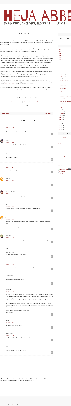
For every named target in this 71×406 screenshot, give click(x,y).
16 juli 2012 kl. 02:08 (10, 142)
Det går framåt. (63, 88)
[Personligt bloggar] (63, 169)
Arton (59, 159)
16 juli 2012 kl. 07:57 (10, 154)
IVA (61, 91)
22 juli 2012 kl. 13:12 (10, 322)
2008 (60, 123)
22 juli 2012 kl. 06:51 (10, 291)
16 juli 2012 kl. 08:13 (10, 167)
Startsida (2, 1)
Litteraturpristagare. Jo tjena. (64, 156)
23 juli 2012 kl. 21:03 (10, 335)
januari (61, 115)
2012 (60, 66)
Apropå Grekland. (64, 80)
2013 (60, 63)
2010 (60, 119)
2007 (60, 125)
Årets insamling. (61, 162)
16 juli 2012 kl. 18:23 (10, 206)
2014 (60, 61)
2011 (60, 117)
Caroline (8, 289)
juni (61, 105)
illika (7, 140)
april (61, 109)
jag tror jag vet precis (9, 83)
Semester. (62, 93)
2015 (60, 59)
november (62, 70)
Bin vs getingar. (61, 140)
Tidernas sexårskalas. (62, 137)
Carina (8, 178)
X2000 (59, 152)
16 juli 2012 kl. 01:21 (10, 127)
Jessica (8, 217)
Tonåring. (60, 165)
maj (61, 107)
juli (61, 78)
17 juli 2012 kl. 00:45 (10, 237)
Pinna (40, 101)
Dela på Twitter (30, 101)
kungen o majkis (11, 191)
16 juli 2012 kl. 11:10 (10, 193)
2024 (60, 49)
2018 (60, 53)
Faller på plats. (63, 85)
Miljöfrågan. (60, 143)
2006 (60, 127)
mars (61, 111)
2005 (60, 129)
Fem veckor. (60, 149)
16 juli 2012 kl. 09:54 (10, 180)
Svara (52, 133)
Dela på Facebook (17, 101)
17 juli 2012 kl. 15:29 (10, 250)
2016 (60, 57)
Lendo (8, 320)
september (62, 74)
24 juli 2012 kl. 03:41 (10, 347)
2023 (60, 51)
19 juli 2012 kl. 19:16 (10, 277)
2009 (60, 121)
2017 (60, 55)
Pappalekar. (60, 146)
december (62, 68)
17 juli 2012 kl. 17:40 (10, 264)
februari (62, 113)
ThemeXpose (12, 404)
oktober (62, 72)
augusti (62, 76)
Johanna (8, 235)
